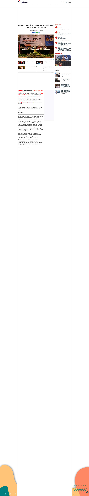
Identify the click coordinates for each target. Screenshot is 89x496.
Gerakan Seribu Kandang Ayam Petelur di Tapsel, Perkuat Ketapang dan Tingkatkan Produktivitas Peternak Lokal (66, 81)
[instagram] (68, 2)
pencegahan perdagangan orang (26, 102)
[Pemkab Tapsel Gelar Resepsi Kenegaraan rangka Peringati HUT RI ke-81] (57, 86)
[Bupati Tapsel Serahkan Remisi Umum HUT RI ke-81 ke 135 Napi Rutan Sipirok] (57, 92)
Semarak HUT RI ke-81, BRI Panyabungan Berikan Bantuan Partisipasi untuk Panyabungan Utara (66, 75)
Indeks (19, 6)
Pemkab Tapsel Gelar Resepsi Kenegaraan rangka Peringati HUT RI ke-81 (65, 86)
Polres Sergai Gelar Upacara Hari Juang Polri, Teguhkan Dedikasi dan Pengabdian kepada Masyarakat (64, 35)
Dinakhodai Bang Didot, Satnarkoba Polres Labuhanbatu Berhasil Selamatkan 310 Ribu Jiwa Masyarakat (64, 40)
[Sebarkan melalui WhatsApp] (37, 32)
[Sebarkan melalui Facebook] (33, 32)
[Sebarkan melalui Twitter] (35, 32)
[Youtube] (66, 2)
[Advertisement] (44, 15)
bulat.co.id (20, 90)
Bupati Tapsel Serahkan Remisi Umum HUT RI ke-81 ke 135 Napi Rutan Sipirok (65, 92)
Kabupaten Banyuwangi (29, 92)
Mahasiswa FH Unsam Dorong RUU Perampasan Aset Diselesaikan (64, 29)
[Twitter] (64, 2)
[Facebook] (62, 2)
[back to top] (87, 492)
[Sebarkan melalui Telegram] (39, 32)
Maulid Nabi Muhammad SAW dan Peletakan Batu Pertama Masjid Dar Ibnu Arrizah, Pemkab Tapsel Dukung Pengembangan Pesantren (64, 50)
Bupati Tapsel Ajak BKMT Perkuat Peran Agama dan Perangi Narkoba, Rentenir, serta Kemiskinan (64, 45)
